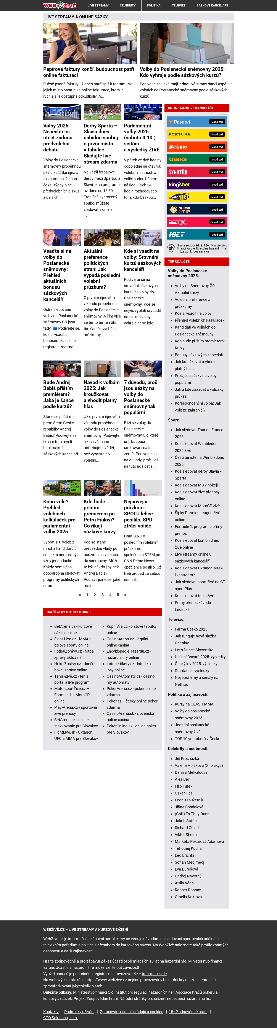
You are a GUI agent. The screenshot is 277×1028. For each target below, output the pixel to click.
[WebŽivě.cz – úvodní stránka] (60, 5)
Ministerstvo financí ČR (93, 992)
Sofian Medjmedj (189, 862)
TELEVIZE (178, 5)
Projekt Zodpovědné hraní (96, 998)
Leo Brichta (184, 855)
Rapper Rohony (188, 890)
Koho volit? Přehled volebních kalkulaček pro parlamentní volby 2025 (59, 517)
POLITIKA (153, 5)
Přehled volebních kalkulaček (199, 320)
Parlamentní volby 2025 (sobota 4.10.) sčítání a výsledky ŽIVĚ (141, 138)
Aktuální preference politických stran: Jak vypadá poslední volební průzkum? (102, 269)
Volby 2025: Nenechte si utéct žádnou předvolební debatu (57, 138)
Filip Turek (183, 786)
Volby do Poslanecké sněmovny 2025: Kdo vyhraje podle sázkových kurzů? (182, 72)
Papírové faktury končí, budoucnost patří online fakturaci (88, 72)
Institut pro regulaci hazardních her (144, 992)
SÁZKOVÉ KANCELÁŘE (212, 5)
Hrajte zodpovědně (59, 961)
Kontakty (51, 1011)
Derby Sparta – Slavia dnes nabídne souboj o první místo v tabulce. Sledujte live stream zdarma (101, 144)
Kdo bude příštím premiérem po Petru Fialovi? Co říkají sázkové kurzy (100, 517)
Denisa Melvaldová (191, 772)
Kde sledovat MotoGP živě (197, 506)
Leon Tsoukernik (189, 800)
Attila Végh (184, 883)
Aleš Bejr (182, 779)
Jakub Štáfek (186, 820)
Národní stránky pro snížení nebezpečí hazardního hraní (166, 998)
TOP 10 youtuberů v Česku (197, 738)
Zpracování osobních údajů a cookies (131, 1011)
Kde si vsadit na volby (193, 313)
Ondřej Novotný (188, 876)
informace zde (154, 973)
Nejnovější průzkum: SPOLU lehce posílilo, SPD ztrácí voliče (138, 514)
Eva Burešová (186, 869)
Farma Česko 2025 (191, 629)
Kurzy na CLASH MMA (194, 704)
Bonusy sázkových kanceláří (199, 355)
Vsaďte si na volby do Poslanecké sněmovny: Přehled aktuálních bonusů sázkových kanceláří (57, 275)
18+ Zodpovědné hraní (188, 1011)
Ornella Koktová (188, 897)
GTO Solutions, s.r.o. (60, 1017)
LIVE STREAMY (98, 5)
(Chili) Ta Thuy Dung (192, 814)
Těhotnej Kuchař (189, 848)
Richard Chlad (187, 827)
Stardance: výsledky (192, 670)
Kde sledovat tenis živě (194, 595)
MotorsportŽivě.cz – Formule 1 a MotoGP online (72, 694)
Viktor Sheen (186, 834)
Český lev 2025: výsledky (196, 663)
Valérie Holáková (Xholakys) (199, 765)
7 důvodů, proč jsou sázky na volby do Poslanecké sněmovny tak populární (140, 397)
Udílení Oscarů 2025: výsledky (200, 657)
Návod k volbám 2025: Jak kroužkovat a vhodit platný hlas (102, 394)
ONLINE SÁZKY (93, 16)
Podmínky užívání (79, 1011)
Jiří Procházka (187, 758)
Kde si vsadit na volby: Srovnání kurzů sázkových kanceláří (143, 260)
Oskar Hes (184, 793)
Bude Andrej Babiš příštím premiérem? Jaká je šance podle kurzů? (58, 394)
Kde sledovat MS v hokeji (196, 485)
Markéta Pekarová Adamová (199, 841)
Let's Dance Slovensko (194, 650)
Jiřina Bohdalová (189, 807)
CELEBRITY (128, 5)
